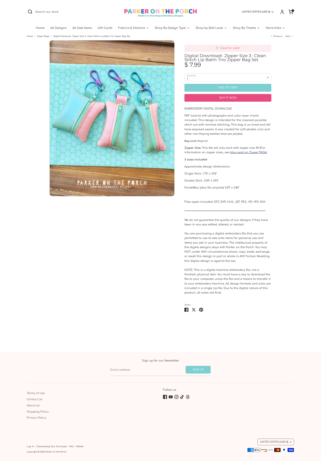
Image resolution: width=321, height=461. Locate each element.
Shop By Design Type (170, 28)
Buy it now (228, 97)
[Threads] (188, 397)
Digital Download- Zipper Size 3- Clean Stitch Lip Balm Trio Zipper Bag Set (91, 36)
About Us (33, 405)
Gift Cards (105, 28)
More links (274, 28)
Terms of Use (36, 393)
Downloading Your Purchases (52, 446)
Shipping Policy (38, 411)
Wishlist (80, 446)
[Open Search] (30, 11)
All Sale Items (82, 28)
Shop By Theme (245, 28)
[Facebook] (165, 397)
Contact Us (34, 399)
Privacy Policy (36, 417)
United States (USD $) (256, 12)
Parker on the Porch (55, 452)
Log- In (30, 446)
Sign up (198, 369)
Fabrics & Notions (132, 28)
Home (40, 28)
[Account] (282, 12)
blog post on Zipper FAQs (248, 152)
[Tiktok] (182, 397)
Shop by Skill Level (210, 28)
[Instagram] (176, 397)
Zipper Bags (43, 36)
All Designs (58, 28)
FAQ (71, 446)
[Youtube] (171, 397)
